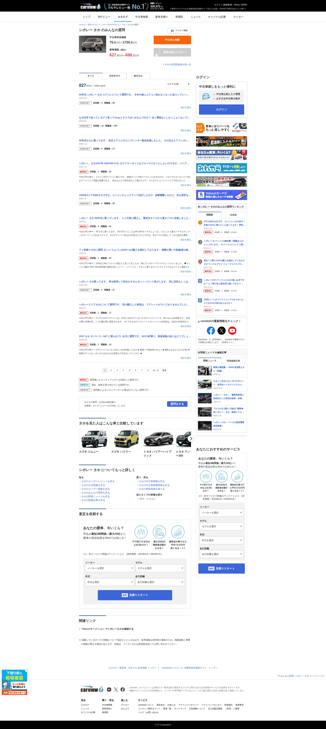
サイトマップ (180, 708)
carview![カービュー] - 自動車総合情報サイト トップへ (190, 668)
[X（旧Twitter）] (116, 689)
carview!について (146, 705)
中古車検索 (141, 16)
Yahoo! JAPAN (240, 5)
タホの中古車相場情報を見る (154, 485)
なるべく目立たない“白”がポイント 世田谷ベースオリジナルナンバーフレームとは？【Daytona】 (228, 383)
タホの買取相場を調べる (152, 489)
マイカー (238, 16)
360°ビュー (104, 16)
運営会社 (161, 705)
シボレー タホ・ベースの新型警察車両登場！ (228, 424)
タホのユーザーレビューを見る (98, 481)
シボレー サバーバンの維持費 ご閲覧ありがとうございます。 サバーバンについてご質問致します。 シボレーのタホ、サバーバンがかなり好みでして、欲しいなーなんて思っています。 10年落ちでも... (224, 243)
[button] (179, 30)
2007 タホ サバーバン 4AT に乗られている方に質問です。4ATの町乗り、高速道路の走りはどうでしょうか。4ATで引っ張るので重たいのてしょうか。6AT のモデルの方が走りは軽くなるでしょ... (135, 336)
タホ (123, 24)
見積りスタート (138, 594)
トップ (86, 16)
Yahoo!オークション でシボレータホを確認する (108, 628)
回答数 (233, 215)
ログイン (218, 5)
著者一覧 (167, 708)
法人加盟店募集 (215, 708)
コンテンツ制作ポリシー (149, 708)
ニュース (196, 16)
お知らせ (171, 705)
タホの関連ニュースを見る (95, 496)
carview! (82, 24)
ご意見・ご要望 (232, 708)
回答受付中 (114, 76)
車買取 (179, 16)
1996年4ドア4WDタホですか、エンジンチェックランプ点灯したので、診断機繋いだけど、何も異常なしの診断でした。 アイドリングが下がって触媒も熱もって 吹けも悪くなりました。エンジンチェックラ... (135, 195)
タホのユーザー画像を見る (95, 489)
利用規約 (228, 705)
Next (191, 438)
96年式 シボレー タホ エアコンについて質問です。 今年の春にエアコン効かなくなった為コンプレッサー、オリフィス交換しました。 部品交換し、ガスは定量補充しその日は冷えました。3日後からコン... (135, 94)
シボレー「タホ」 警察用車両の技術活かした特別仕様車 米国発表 (228, 397)
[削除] (27, 670)
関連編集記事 (233, 360)
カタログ (123, 16)
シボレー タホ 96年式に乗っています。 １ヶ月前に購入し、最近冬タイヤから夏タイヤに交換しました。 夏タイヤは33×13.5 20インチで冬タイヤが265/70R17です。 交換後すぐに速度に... (135, 218)
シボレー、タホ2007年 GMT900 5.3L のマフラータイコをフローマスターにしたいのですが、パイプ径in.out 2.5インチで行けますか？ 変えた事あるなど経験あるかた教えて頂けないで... (135, 163)
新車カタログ (93, 24)
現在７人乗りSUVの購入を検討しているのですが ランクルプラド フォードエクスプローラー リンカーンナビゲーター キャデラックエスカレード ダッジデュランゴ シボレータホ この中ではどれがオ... (224, 262)
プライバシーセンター (211, 705)
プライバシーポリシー (188, 705)
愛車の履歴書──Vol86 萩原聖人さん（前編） (228, 369)
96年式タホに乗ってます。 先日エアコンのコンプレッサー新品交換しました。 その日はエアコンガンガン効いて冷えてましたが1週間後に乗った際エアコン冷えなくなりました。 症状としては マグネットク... (135, 140)
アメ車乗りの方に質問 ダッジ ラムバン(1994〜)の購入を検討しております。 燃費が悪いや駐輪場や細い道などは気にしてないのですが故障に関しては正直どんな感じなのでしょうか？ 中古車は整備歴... (135, 249)
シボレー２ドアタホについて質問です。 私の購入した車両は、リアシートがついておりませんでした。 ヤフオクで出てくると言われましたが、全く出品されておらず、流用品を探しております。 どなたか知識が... (135, 304)
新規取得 (228, 5)
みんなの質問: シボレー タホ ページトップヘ (302, 676)
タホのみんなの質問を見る (95, 492)
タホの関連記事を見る (93, 500)
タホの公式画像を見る (93, 485)
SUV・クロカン (147, 498)
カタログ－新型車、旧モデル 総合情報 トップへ (132, 668)
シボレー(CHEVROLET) (110, 24)
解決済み (138, 76)
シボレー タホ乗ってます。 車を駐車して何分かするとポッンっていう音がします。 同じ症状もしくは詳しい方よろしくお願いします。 (135, 281)
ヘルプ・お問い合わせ (148, 712)
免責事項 (239, 705)
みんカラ (125, 708)
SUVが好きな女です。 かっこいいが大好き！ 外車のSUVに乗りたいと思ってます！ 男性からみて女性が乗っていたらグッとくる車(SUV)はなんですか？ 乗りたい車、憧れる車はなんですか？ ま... (224, 223)
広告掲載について (197, 708)
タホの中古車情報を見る (152, 481)
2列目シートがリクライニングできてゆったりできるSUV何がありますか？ (224, 301)
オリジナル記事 (217, 16)
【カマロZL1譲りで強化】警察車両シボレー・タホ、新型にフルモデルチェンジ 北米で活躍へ (228, 410)
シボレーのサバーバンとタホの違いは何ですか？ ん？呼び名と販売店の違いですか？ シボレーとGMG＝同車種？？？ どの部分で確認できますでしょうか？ (224, 282)
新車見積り (161, 16)
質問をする (177, 403)
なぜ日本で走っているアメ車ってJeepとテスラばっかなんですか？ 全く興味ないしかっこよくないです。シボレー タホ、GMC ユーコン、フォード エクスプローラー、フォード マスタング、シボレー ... (135, 117)
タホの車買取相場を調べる (178, 64)
